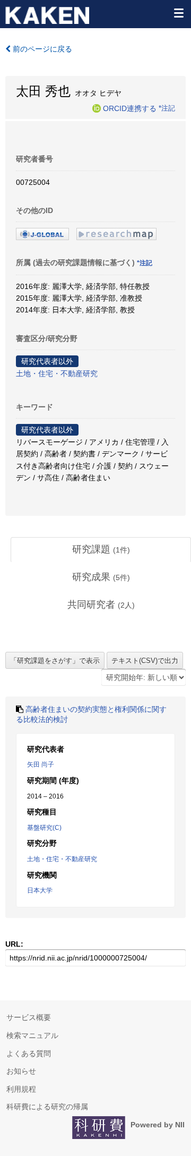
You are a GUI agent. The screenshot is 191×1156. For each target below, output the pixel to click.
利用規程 (21, 1089)
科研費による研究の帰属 (47, 1106)
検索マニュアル (32, 1035)
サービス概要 (28, 1017)
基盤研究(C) (44, 827)
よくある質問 (28, 1053)
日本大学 (40, 890)
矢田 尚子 (40, 764)
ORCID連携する (130, 108)
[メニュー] (178, 12)
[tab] (101, 550)
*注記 (167, 108)
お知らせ (21, 1071)
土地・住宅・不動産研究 (57, 373)
